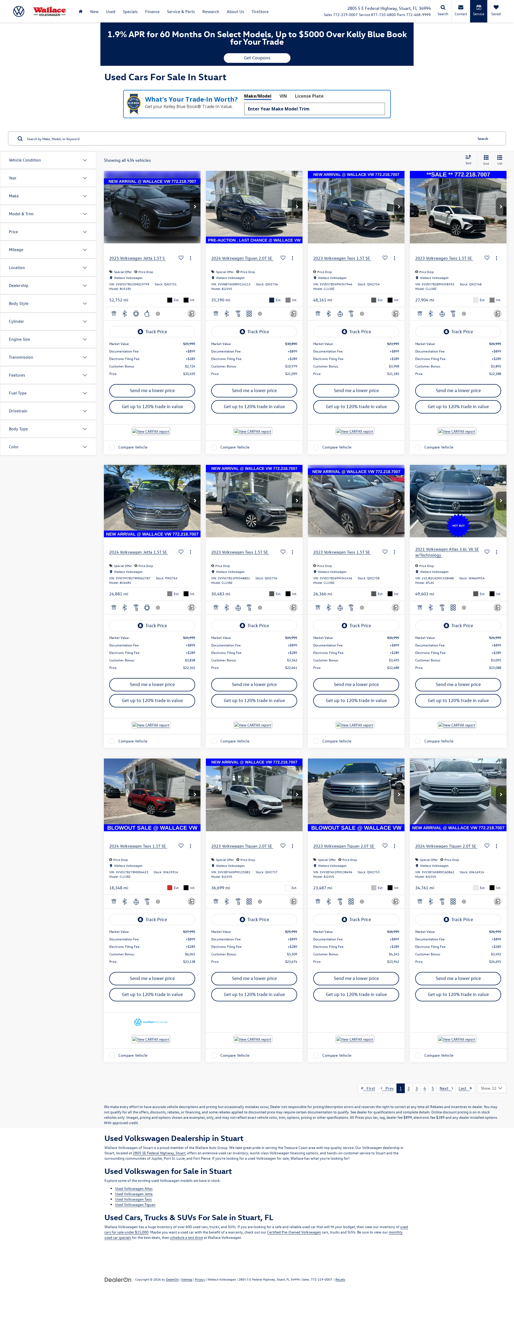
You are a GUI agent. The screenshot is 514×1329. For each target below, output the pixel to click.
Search (483, 138)
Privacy (200, 1279)
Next (446, 1088)
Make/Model (257, 96)
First (369, 1088)
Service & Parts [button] (181, 11)
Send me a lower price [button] (152, 390)
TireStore (260, 11)
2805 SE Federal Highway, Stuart (159, 1152)
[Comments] (191, 313)
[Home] (80, 11)
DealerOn (172, 1279)
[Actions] (190, 258)
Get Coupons (257, 57)
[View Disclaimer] (158, 313)
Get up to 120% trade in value (152, 406)
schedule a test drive (186, 1237)
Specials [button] (130, 11)
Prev (388, 1088)
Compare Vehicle (133, 447)
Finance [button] (152, 11)
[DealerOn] (118, 1279)
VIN (283, 96)
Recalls (340, 1279)
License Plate (309, 96)
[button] (195, 207)
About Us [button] (235, 11)
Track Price (156, 331)
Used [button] (110, 11)
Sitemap (186, 1279)
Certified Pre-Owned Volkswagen (294, 1232)
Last (464, 1088)
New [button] (94, 11)
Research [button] (210, 11)
